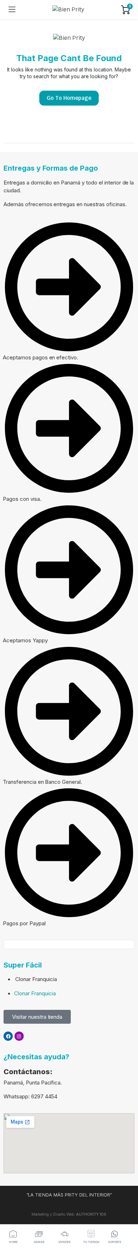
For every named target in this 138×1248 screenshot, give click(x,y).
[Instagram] (19, 1036)
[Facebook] (8, 1036)
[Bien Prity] (68, 9)
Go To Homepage (69, 98)
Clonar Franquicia (36, 979)
